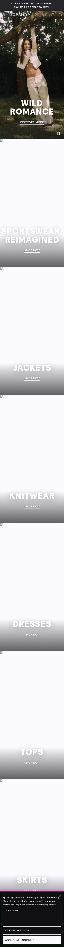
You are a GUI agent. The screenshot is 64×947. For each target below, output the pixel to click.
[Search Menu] (44, 14)
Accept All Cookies (19, 940)
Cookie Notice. (12, 910)
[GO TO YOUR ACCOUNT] (37, 14)
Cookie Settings (17, 930)
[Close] (60, 896)
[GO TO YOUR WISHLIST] (52, 14)
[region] (32, 919)
